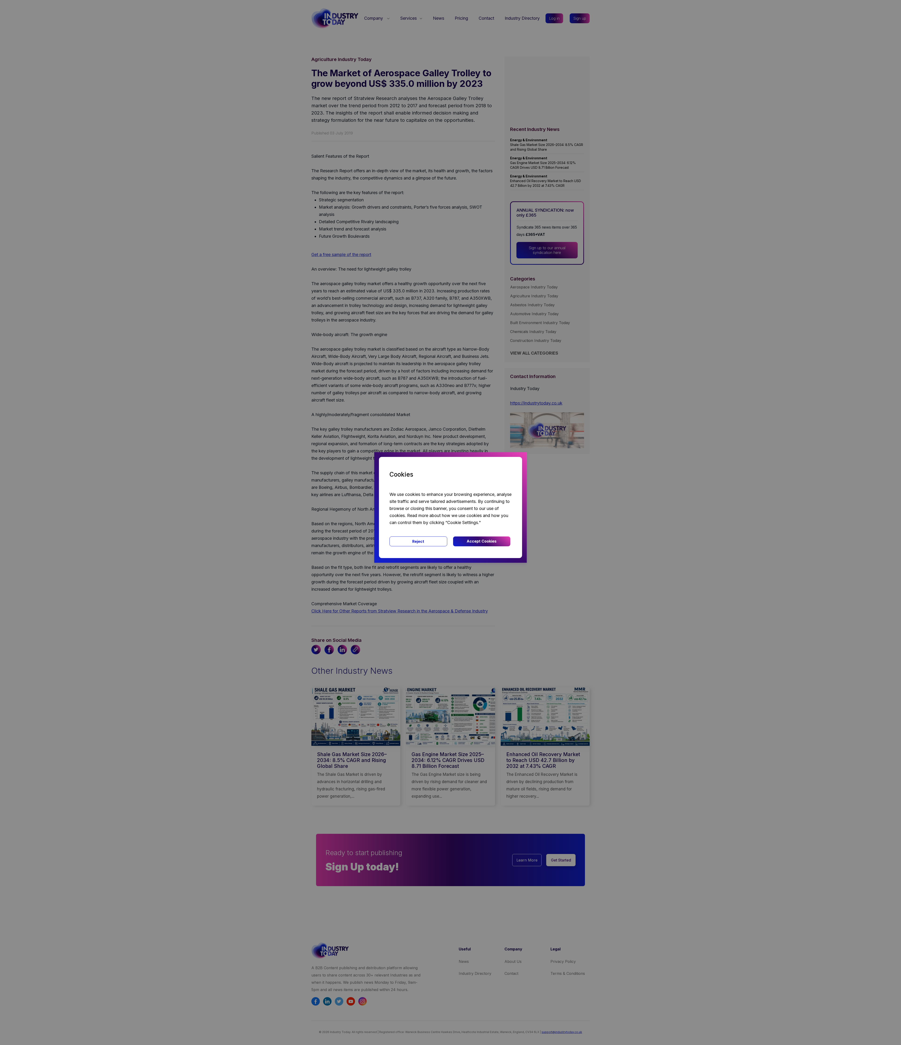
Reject (418, 541)
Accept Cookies (481, 541)
